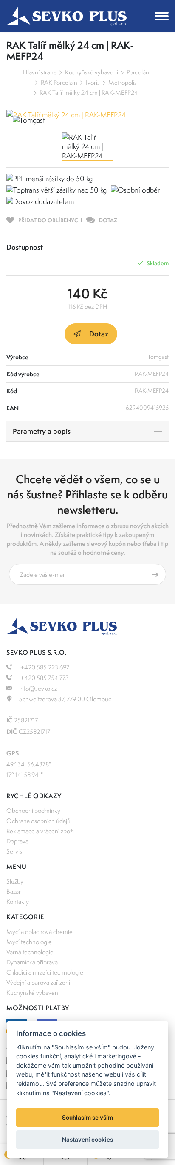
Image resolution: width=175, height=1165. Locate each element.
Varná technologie (30, 952)
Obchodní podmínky (33, 811)
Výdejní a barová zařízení (38, 982)
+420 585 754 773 (44, 678)
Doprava (17, 841)
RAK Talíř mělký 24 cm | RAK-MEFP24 (89, 92)
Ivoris (93, 82)
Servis (14, 851)
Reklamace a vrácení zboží (40, 831)
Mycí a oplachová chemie (39, 932)
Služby (14, 881)
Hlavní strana (39, 72)
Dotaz (98, 334)
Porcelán (138, 72)
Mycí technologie (29, 942)
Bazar (13, 891)
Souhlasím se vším (87, 1117)
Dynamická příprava (32, 962)
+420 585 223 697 (44, 667)
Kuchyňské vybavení (91, 72)
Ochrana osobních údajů (38, 821)
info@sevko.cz (38, 688)
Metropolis (122, 82)
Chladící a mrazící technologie (44, 972)
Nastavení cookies (87, 1139)
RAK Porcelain (59, 82)
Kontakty (17, 902)
